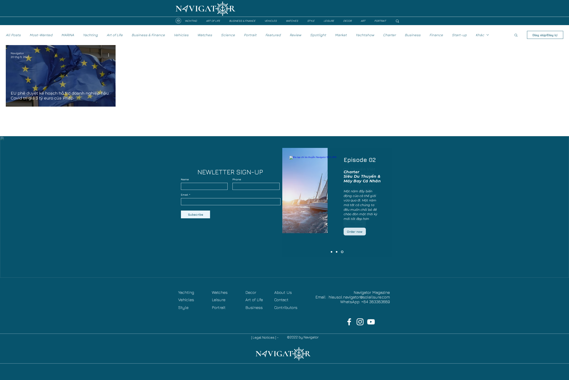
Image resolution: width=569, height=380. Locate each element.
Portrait (250, 35)
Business (413, 35)
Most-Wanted (41, 35)
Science (228, 35)
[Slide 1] (342, 252)
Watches (204, 35)
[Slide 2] (336, 252)
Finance (436, 35)
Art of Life (115, 35)
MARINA (67, 35)
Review (295, 35)
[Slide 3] (331, 252)
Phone (236, 179)
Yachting (90, 35)
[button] (516, 35)
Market (341, 35)
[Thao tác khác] (110, 55)
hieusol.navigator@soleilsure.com (359, 297)
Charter (389, 35)
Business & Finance (148, 35)
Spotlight (318, 35)
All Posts (13, 35)
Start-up (459, 35)
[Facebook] (349, 321)
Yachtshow (365, 35)
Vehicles (181, 35)
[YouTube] (371, 321)
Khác (480, 35)
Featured (273, 35)
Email (184, 194)
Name (185, 179)
